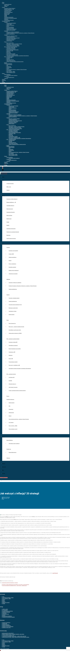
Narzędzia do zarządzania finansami (10, 18)
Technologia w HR (10, 50)
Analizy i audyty (5, 609)
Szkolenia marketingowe (6, 625)
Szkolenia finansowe (5, 624)
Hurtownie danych (7, 11)
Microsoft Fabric (7, 13)
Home (3, 2)
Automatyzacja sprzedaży (13, 112)
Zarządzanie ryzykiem (10, 39)
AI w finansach (4, 610)
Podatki (5, 15)
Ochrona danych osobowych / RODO (13, 45)
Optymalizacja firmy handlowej (12, 75)
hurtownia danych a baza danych (8, 633)
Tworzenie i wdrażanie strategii (12, 35)
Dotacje (8, 68)
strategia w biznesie (14, 582)
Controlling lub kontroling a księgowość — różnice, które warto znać (14, 636)
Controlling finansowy (8, 10)
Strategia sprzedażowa (10, 25)
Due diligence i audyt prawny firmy (13, 44)
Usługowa (6, 78)
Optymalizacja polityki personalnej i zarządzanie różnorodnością (18, 55)
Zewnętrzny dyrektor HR (11, 47)
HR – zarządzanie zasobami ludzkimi (10, 46)
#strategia (3, 582)
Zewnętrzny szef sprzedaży (11, 23)
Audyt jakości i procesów (11, 60)
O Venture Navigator (7, 4)
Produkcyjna (6, 76)
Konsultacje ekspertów (6, 612)
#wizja (10, 582)
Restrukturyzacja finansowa (7, 616)
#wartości (7, 582)
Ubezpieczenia (9, 67)
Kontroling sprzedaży (12, 110)
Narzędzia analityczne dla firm (7, 611)
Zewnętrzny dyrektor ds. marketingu (15, 114)
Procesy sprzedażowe (12, 109)
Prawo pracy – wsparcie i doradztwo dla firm (14, 43)
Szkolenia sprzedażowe (6, 622)
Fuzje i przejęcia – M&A (11, 71)
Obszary (3, 599)
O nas (3, 3)
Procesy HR (9, 52)
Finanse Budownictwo (10, 77)
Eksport (10, 108)
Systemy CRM (9, 24)
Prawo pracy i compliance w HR (12, 54)
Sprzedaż (5, 22)
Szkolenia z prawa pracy (6, 627)
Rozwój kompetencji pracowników (12, 49)
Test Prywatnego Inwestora (9, 20)
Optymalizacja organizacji (11, 48)
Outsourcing (4, 613)
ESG (7, 65)
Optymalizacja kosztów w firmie (7, 597)
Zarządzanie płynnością (8, 12)
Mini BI (5, 16)
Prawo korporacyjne (10, 42)
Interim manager (9, 40)
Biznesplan (6, 19)
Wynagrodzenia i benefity (11, 53)
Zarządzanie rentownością (8, 17)
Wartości (5, 6)
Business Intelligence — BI (9, 9)
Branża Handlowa (7, 74)
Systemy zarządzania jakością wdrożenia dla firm (15, 61)
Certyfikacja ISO (9, 57)
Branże (3, 73)
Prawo (5, 41)
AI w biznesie (9, 70)
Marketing (8, 113)
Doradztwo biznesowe (6, 21)
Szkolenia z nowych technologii (7, 626)
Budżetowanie (6, 14)
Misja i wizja (6, 5)
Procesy (5, 62)
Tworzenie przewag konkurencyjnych (13, 37)
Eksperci (3, 79)
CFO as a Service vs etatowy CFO (8, 635)
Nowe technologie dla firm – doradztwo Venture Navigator (17, 69)
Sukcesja (3, 615)
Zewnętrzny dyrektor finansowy (9, 8)
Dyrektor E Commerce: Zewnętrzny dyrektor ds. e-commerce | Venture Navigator (23, 115)
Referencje (4, 80)
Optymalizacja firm (5, 614)
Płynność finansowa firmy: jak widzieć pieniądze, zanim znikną (13, 634)
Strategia (5, 34)
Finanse (3, 7)
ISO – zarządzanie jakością (9, 56)
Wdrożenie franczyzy (10, 59)
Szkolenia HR (4, 623)
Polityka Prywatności (6, 602)
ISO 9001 (8, 58)
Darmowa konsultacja (4, 477)
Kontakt (3, 82)
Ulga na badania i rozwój (11, 72)
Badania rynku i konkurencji (14, 111)
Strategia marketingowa (11, 36)
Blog (3, 81)
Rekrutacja (8, 51)
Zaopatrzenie (9, 66)
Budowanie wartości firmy (11, 38)
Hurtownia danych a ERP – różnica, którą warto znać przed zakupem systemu (15, 637)
